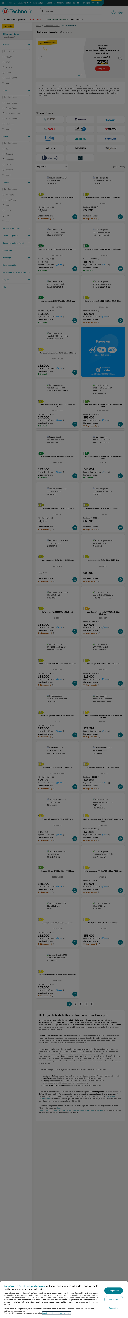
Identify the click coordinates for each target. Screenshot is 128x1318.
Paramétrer (113, 1308)
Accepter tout (113, 1290)
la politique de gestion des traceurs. (56, 1313)
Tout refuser (114, 1299)
